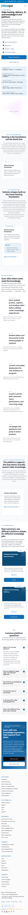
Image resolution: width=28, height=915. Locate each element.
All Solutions (4, 779)
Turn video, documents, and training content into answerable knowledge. (12, 897)
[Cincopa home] (7, 6)
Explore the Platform (14, 57)
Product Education (5, 781)
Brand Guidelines (5, 881)
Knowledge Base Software (7, 844)
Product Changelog (5, 879)
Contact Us (4, 886)
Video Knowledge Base (6, 830)
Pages (2, 807)
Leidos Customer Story (6, 819)
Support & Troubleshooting (7, 786)
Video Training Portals (6, 784)
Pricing (3, 901)
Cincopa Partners (5, 884)
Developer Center (5, 826)
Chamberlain (14, 617)
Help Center (4, 823)
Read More (20, 1)
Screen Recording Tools (6, 851)
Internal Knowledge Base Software (9, 788)
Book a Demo (13, 62)
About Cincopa (4, 877)
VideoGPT (3, 812)
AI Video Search (5, 832)
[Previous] (3, 168)
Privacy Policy (14, 901)
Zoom (2, 865)
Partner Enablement (6, 793)
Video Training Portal (6, 835)
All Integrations (4, 870)
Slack (2, 858)
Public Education (5, 795)
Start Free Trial (14, 759)
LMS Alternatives (5, 847)
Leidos (14, 580)
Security (8, 901)
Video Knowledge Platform (7, 828)
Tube (2, 809)
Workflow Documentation (7, 791)
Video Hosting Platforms (7, 849)
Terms (20, 901)
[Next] (24, 168)
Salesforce (3, 863)
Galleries (3, 805)
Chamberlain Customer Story (8, 821)
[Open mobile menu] (25, 5)
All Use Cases (4, 837)
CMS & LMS (4, 867)
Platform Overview (5, 802)
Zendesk (3, 861)
